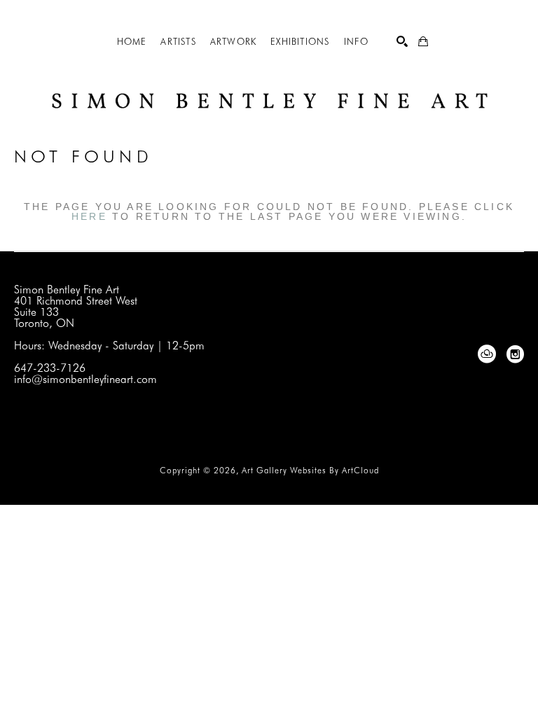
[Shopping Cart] (423, 41)
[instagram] (515, 354)
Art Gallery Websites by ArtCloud (310, 470)
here (89, 216)
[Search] (402, 41)
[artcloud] (487, 354)
